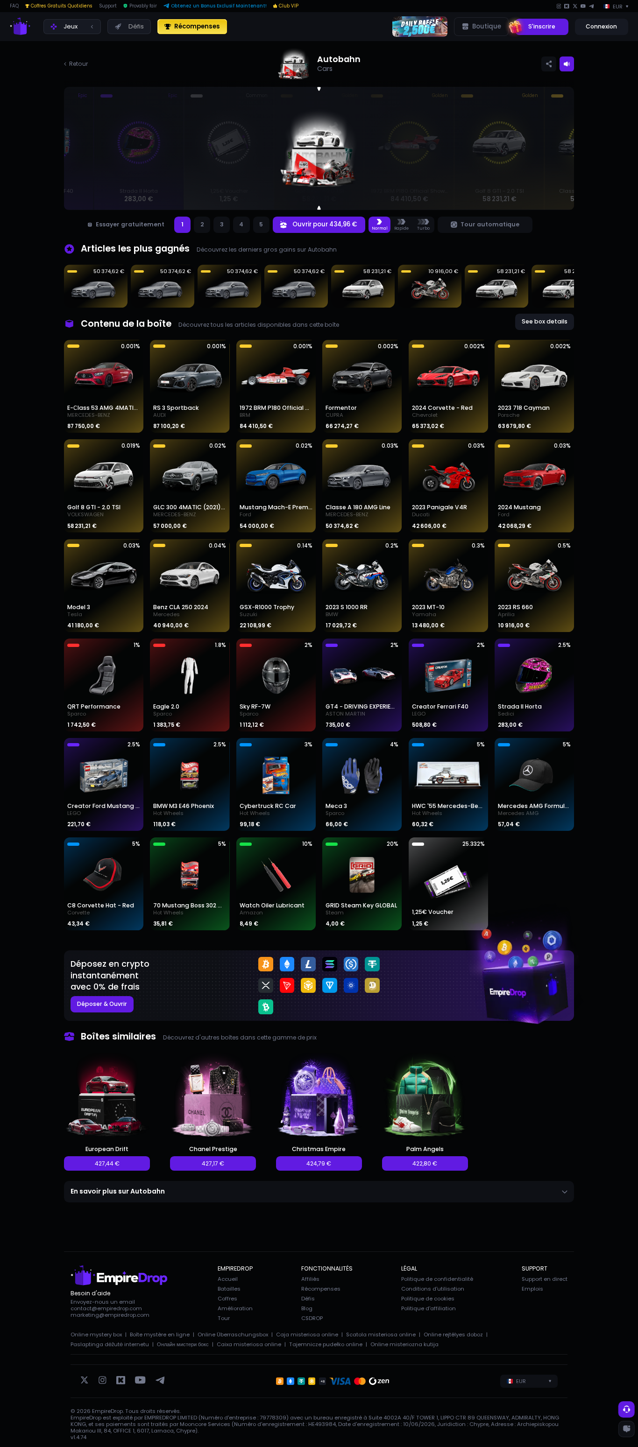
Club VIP (288, 6)
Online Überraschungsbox (233, 1334)
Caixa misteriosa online (249, 1344)
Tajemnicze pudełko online (325, 1344)
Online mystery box (96, 1334)
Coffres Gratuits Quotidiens (61, 6)
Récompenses (320, 1288)
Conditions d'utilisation (432, 1288)
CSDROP (312, 1318)
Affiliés (310, 1279)
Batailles (229, 1288)
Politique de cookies (427, 1298)
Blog (306, 1308)
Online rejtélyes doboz (453, 1334)
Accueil (228, 1279)
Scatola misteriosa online (381, 1334)
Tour (224, 1318)
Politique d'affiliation (428, 1308)
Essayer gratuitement (130, 224)
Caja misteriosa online (307, 1334)
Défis (308, 1298)
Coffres (227, 1298)
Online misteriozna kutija (404, 1344)
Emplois (532, 1288)
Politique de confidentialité (437, 1279)
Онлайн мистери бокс (183, 1344)
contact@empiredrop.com (106, 1308)
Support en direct (544, 1279)
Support (108, 6)
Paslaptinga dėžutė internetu (110, 1344)
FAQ (14, 6)
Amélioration (235, 1308)
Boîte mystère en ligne (160, 1334)
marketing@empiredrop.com (110, 1315)
